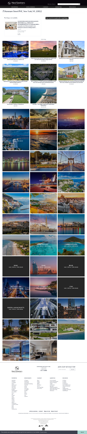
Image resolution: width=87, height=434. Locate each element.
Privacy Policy (39, 388)
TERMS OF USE (47, 411)
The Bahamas (14, 403)
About (38, 380)
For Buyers (64, 380)
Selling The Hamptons (53, 387)
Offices (38, 383)
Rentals (42, 120)
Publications (52, 390)
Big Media (52, 386)
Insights (51, 383)
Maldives (26, 396)
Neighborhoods (65, 388)
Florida (25, 387)
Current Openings (40, 387)
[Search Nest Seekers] (79, 4)
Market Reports (65, 390)
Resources (72, 7)
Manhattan (13, 380)
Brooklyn (13, 389)
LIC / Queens (14, 391)
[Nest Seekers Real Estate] (15, 3)
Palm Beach (14, 386)
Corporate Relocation (66, 386)
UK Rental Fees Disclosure (43, 423)
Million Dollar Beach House (55, 388)
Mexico (13, 402)
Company (45, 7)
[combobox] (68, 4)
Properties (14, 7)
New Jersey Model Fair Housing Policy (43, 422)
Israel (13, 405)
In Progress (26, 380)
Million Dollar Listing (53, 389)
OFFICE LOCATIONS (33, 411)
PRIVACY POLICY (54, 411)
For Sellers (64, 381)
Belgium (13, 398)
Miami (13, 383)
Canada (13, 401)
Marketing (58, 7)
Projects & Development (54, 381)
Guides (64, 387)
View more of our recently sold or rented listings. (57, 18)
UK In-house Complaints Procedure (43, 421)
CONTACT (41, 411)
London (25, 386)
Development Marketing (28, 383)
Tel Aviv (25, 394)
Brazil (13, 407)
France (13, 393)
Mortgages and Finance (67, 389)
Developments (30, 7)
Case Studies (26, 382)
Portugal (13, 395)
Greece (13, 397)
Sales (37, 120)
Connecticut (14, 388)
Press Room (39, 385)
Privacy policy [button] (43, 432)
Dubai (13, 406)
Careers (38, 382)
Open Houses (48, 120)
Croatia (13, 399)
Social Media (52, 385)
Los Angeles (14, 382)
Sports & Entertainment (66, 385)
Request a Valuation (53, 382)
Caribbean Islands (15, 404)
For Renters (64, 382)
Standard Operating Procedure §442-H (43, 420)
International (26, 381)
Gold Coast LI (14, 385)
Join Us (38, 386)
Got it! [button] (82, 432)
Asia (25, 395)
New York (26, 385)
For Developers (65, 383)
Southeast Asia (14, 409)
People (38, 381)
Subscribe (72, 369)
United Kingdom (14, 390)
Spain (13, 396)
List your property (53, 380)
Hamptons (13, 381)
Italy (12, 394)
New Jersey (14, 387)
